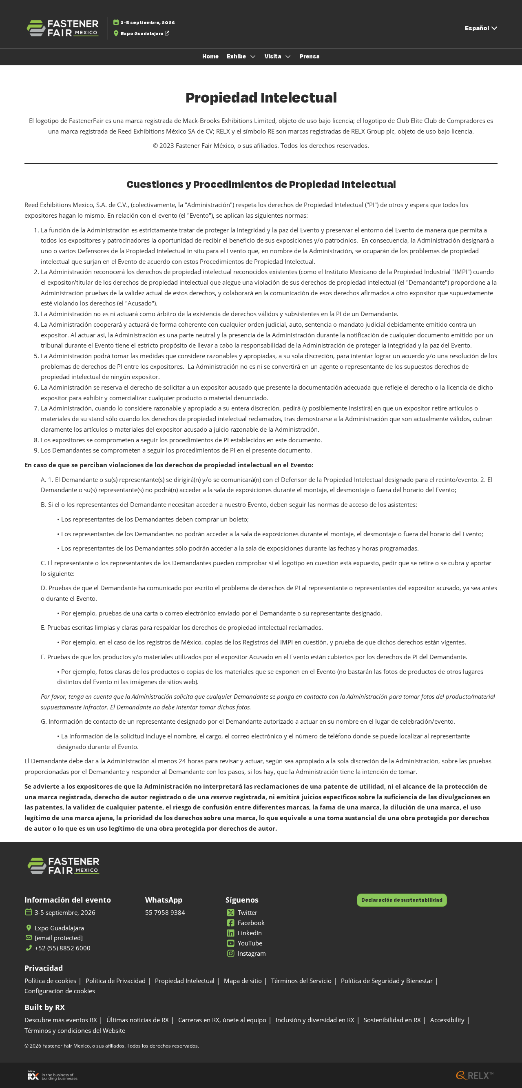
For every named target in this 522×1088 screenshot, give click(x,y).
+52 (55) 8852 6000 (63, 948)
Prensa (310, 56)
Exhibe (237, 56)
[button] (402, 900)
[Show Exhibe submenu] (253, 56)
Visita (274, 56)
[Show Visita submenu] (288, 56)
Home (210, 56)
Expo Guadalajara (142, 33)
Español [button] (477, 28)
